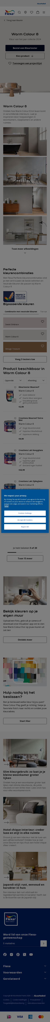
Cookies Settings (25, 513)
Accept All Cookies (25, 520)
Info (6, 506)
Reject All (25, 527)
